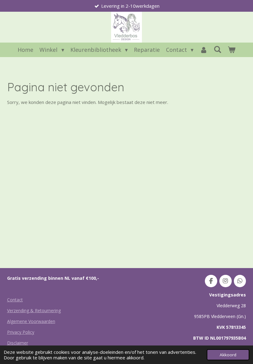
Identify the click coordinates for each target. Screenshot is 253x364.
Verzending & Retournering (34, 310)
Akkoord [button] (228, 355)
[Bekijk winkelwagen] (231, 50)
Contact (15, 300)
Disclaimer (17, 343)
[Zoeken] (217, 49)
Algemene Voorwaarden (31, 321)
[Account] (203, 50)
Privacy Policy (20, 332)
